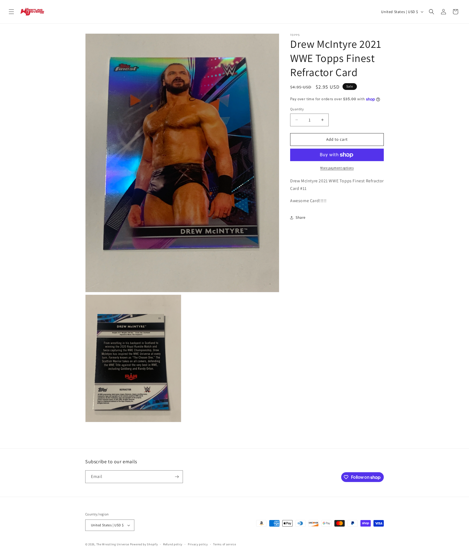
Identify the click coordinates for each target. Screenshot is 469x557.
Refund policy (172, 544)
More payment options (337, 168)
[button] (11, 12)
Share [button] (301, 217)
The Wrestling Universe (112, 544)
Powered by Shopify (144, 544)
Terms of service (224, 544)
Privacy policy (198, 544)
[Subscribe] (177, 476)
